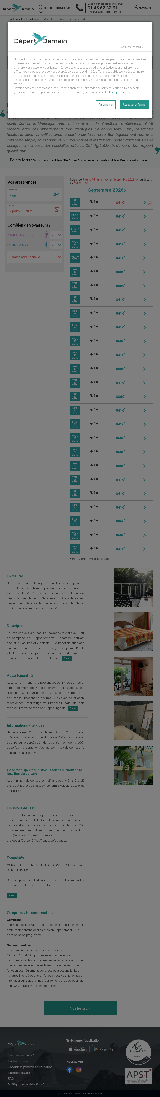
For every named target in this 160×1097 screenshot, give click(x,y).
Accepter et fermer (135, 104)
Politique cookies (119, 92)
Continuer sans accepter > (133, 47)
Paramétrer (106, 104)
